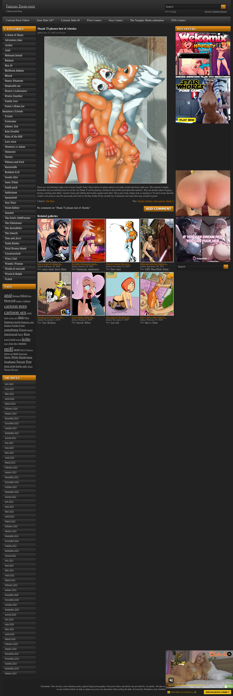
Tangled (9, 213)
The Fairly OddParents (17, 218)
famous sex (27, 322)
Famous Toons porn (20, 6)
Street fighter (12, 207)
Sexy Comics (116, 20)
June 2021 (9, 565)
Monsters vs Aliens (15, 146)
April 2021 (9, 575)
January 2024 (11, 413)
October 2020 (11, 604)
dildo (21, 317)
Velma (155, 322)
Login (174, 12)
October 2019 (11, 663)
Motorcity (10, 151)
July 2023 (9, 442)
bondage (19, 301)
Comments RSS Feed (219, 12)
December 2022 (12, 477)
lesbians (148, 200)
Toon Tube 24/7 (45, 20)
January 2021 (11, 589)
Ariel (7, 50)
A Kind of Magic (14, 35)
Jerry (20, 334)
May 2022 (9, 511)
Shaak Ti (170, 200)
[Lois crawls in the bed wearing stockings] (122, 294)
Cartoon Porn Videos (17, 20)
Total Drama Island (15, 248)
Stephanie (10, 362)
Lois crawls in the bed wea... (118, 317)
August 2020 (10, 614)
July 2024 (9, 383)
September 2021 (12, 550)
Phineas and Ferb (14, 162)
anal (8, 295)
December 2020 (12, 594)
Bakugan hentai (13, 55)
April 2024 (9, 398)
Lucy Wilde (8, 343)
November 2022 (12, 481)
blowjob (80, 322)
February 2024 (11, 408)
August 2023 (10, 437)
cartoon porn (15, 306)
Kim (27, 334)
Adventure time (13, 40)
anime (45, 269)
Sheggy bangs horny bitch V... (153, 317)
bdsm (24, 295)
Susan (20, 361)
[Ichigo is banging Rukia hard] (54, 240)
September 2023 (12, 432)
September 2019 (12, 668)
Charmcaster (82, 269)
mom (17, 350)
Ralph (16, 353)
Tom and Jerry (13, 238)
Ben (29, 296)
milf (117, 322)
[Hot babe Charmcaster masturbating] (88, 240)
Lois (112, 322)
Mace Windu (156, 269)
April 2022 (9, 516)
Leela (12, 339)
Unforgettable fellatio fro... (83, 317)
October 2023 (11, 427)
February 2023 (11, 467)
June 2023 (9, 447)
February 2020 (11, 643)
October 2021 (11, 545)
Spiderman (11, 192)
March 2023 (10, 462)
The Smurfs (11, 233)
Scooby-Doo (11, 177)
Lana (6, 339)
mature (23, 343)
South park (11, 187)
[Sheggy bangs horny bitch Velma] (157, 294)
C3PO (147, 269)
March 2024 (10, 403)
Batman (9, 60)
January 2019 (11, 673)
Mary (16, 343)
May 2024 (9, 393)
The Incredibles (13, 228)
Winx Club (11, 258)
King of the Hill (13, 136)
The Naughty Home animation (147, 20)
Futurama (10, 121)
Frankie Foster (18, 325)
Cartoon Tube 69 (70, 20)
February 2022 (11, 526)
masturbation (93, 269)
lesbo (26, 338)
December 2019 (12, 653)
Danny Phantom (14, 80)
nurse (118, 269)
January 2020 (11, 648)
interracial (10, 334)
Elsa (27, 317)
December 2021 (12, 535)
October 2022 (11, 486)
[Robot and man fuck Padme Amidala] (157, 240)
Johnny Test (11, 126)
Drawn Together (14, 96)
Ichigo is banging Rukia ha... (49, 263)
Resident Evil (12, 172)
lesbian (18, 339)
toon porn (9, 366)
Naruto (9, 157)
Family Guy (11, 101)
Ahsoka (141, 200)
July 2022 (9, 501)
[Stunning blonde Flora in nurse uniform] (122, 240)
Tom (28, 361)
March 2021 (10, 579)
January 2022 (11, 530)
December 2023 (12, 418)
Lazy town (10, 141)
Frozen (9, 116)
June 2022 (9, 506)
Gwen (23, 329)
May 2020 (9, 629)
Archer (9, 45)
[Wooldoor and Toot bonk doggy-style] (54, 294)
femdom (7, 325)
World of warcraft (15, 268)
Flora (113, 269)
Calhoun (26, 301)
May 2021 (9, 570)
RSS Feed (208, 12)
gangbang (11, 329)
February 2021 (11, 584)
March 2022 (10, 521)
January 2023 (11, 472)
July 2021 (9, 560)
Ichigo (57, 269)
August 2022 (10, 496)
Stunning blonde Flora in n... (118, 263)
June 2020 (9, 624)
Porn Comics (94, 20)
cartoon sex (15, 312)
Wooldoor (51, 322)
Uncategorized (13, 253)
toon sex (21, 366)
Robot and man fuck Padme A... (154, 263)
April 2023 (9, 457)
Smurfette (23, 353)
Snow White (11, 182)
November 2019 (12, 658)
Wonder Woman (14, 263)
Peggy (23, 349)
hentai (51, 269)
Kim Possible (12, 131)
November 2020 (12, 599)
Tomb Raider (12, 243)
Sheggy (148, 322)
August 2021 (10, 555)
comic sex (13, 318)
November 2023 (12, 423)
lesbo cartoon (159, 200)
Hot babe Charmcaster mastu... (85, 263)
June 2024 (9, 388)
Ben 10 (8, 65)
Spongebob (11, 197)
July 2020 (9, 619)
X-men (8, 279)
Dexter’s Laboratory (16, 91)
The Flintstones (13, 223)
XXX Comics (178, 20)
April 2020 (9, 633)
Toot (44, 322)
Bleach (8, 75)
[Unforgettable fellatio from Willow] (88, 294)
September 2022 (12, 491)
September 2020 (12, 609)
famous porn (12, 322)
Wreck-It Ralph (13, 274)
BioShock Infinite (14, 70)
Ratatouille (11, 167)
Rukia (63, 269)
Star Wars (50, 200)
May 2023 (9, 452)
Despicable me (13, 86)
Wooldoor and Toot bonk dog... (50, 317)
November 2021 (12, 540)
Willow (88, 322)
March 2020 (10, 638)
